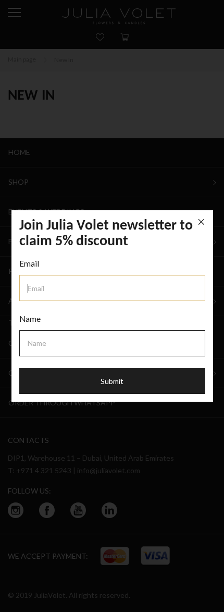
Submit (112, 381)
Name (30, 318)
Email (29, 263)
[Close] (201, 222)
